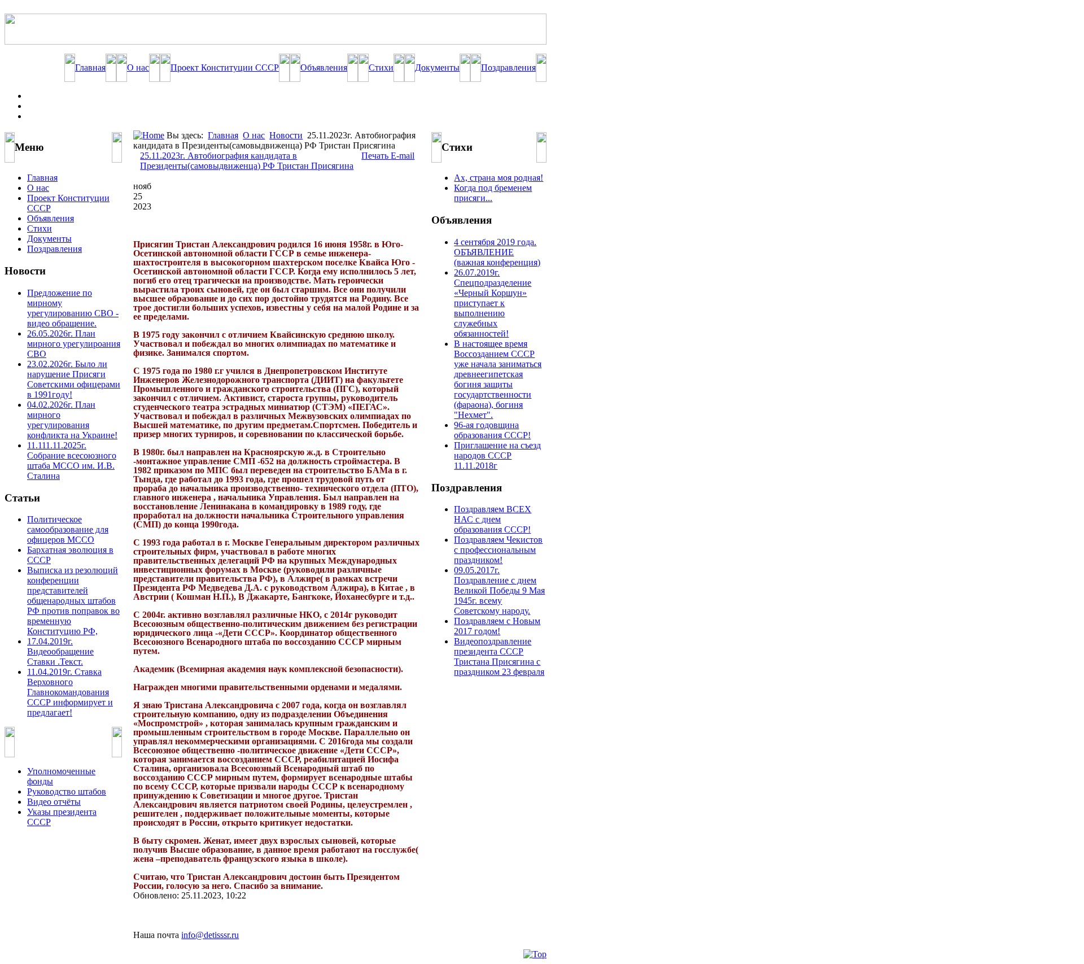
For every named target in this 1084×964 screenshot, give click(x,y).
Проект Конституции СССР (225, 67)
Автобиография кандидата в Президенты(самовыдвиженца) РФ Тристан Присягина (246, 161)
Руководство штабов (66, 791)
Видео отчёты (54, 801)
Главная (90, 67)
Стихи (381, 67)
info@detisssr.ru (210, 935)
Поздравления (508, 67)
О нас (138, 67)
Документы (437, 67)
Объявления (323, 67)
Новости (286, 135)
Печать (376, 155)
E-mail (402, 155)
